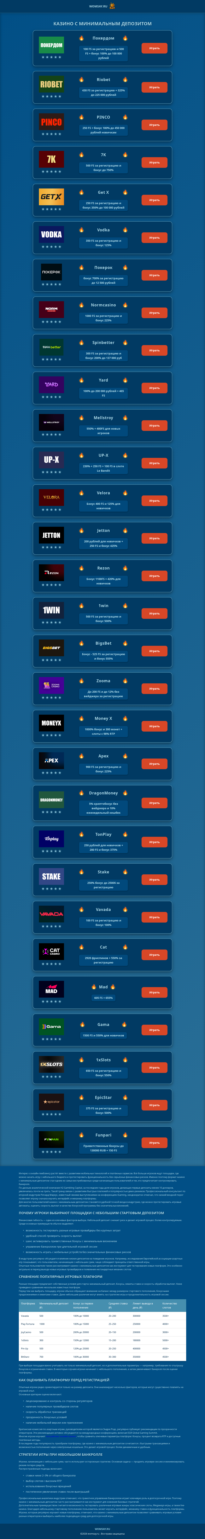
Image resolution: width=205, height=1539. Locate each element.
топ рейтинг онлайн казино (61, 1436)
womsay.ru (102, 1529)
